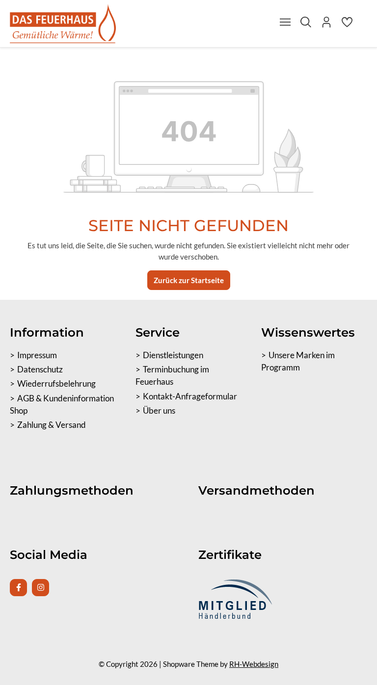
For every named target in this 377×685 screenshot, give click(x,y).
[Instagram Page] (40, 587)
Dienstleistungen (173, 355)
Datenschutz (40, 369)
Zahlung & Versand (51, 425)
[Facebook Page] (18, 587)
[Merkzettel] (347, 24)
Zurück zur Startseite (189, 280)
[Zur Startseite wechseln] (63, 23)
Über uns (159, 411)
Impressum (37, 355)
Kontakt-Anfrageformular (190, 396)
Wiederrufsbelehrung (56, 384)
